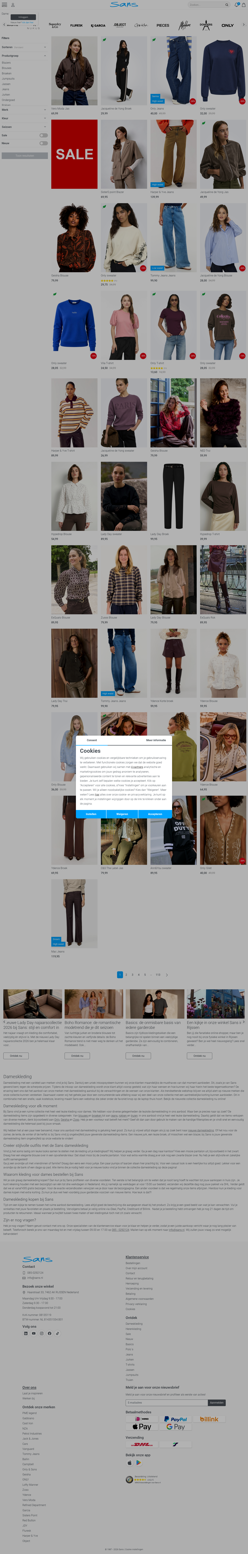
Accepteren (155, 814)
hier (97, 794)
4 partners (137, 767)
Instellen (91, 814)
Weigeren (122, 814)
